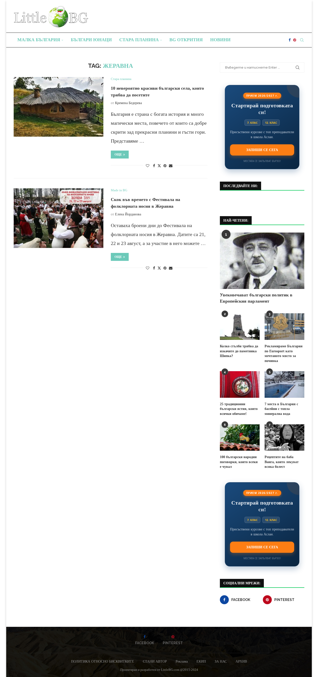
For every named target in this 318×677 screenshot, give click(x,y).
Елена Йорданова (128, 214)
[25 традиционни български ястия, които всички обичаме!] (240, 384)
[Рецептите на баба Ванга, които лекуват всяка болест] (284, 437)
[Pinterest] (294, 40)
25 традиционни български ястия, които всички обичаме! (239, 409)
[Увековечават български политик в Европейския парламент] (262, 261)
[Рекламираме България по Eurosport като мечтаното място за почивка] (284, 326)
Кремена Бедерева (128, 103)
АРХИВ (241, 661)
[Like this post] (147, 166)
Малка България (38, 39)
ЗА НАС (221, 661)
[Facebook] (290, 40)
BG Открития (186, 39)
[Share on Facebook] (154, 166)
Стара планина (139, 39)
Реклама (182, 661)
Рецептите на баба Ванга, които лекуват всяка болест (282, 462)
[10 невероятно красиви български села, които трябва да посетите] (58, 107)
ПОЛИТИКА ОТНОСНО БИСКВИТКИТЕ (102, 661)
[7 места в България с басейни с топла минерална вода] (284, 384)
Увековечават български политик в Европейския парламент (256, 298)
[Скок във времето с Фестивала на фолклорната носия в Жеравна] (58, 218)
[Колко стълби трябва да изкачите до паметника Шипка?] (240, 326)
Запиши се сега (262, 150)
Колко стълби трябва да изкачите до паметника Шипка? (239, 351)
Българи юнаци (91, 39)
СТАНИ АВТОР (155, 661)
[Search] (301, 40)
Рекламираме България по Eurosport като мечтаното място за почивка (284, 353)
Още (118, 154)
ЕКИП (201, 661)
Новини (220, 39)
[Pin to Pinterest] (164, 166)
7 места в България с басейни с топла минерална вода (281, 409)
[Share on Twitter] (159, 165)
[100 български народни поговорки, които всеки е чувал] (240, 437)
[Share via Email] (170, 166)
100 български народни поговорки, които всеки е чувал (239, 462)
